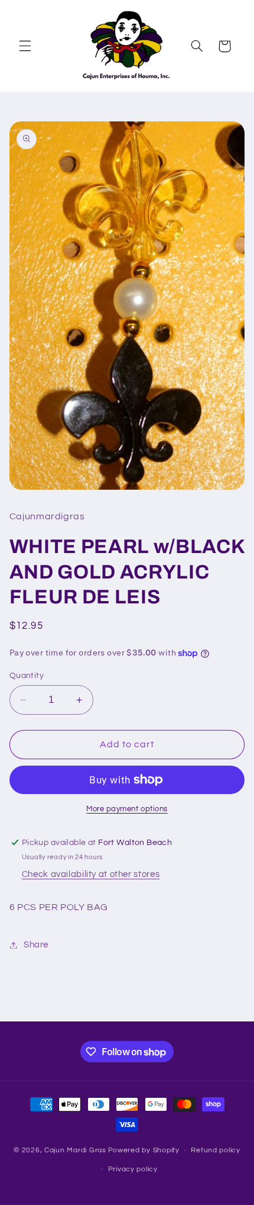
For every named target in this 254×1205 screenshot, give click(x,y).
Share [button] (36, 944)
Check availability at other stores (90, 874)
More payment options (127, 809)
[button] (24, 46)
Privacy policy (133, 1169)
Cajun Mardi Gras (75, 1150)
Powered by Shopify (144, 1150)
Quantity (26, 675)
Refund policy (215, 1150)
